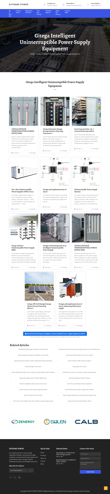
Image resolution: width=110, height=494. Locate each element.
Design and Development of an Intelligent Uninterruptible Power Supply (54, 248)
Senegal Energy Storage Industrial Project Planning (33, 349)
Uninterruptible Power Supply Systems (85, 190)
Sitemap (87, 491)
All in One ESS (10, 13)
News (42, 464)
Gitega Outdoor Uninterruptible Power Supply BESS (23, 248)
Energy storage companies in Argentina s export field (33, 355)
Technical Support (48, 11)
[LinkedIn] (15, 477)
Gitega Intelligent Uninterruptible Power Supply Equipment (58, 54)
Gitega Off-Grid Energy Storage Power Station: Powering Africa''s (39, 306)
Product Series (18, 11)
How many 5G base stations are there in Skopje (79, 355)
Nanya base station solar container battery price (33, 378)
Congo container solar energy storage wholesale (33, 389)
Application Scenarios (28, 11)
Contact (43, 461)
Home (42, 453)
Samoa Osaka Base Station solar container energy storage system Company (33, 372)
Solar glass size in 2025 (79, 366)
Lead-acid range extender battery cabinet (79, 401)
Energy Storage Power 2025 (33, 366)
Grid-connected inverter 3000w (33, 395)
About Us (43, 458)
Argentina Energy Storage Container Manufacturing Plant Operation (33, 361)
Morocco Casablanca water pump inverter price (33, 384)
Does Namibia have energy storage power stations (79, 389)
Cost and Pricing (39, 12)
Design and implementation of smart (54, 190)
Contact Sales (67, 11)
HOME (32, 54)
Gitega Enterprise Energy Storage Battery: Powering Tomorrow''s (53, 131)
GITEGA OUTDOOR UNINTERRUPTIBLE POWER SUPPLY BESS (23, 131)
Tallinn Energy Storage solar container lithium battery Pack (79, 395)
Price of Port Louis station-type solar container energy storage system (33, 401)
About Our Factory (58, 12)
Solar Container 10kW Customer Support (79, 361)
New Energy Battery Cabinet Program (79, 378)
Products (43, 455)
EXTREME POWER (18, 4)
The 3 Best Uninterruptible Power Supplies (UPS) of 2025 (23, 190)
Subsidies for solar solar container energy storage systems (79, 372)
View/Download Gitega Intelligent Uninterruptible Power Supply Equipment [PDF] (55, 334)
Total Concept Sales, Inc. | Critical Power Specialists (84, 130)
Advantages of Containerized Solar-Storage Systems (65, 453)
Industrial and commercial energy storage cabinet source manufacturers (79, 349)
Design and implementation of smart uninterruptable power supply (70, 306)
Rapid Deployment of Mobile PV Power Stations (66, 461)
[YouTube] (19, 477)
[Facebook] (10, 477)
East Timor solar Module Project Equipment (79, 384)
